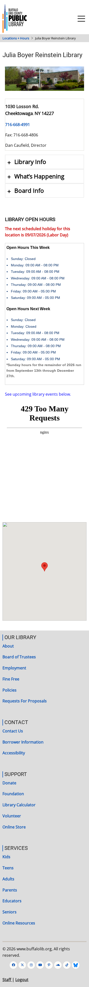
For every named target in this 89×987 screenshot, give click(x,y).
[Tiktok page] (66, 965)
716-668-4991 (17, 124)
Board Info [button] (29, 190)
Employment (14, 668)
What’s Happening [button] (39, 176)
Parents (9, 890)
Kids (6, 856)
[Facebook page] (13, 965)
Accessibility (13, 753)
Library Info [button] (30, 162)
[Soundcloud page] (58, 965)
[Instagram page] (31, 965)
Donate (9, 783)
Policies (9, 690)
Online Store (14, 827)
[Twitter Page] (22, 965)
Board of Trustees (19, 657)
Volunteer (11, 816)
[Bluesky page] (75, 965)
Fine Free (10, 679)
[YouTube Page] (40, 965)
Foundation (13, 793)
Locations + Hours (15, 38)
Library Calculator (19, 805)
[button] (44, 566)
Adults (8, 879)
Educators (12, 901)
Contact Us (12, 731)
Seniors (9, 912)
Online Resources (18, 923)
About (8, 646)
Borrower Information (23, 742)
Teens (8, 868)
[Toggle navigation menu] (81, 19)
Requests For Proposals (24, 701)
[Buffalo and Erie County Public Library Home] (14, 18)
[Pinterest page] (49, 965)
